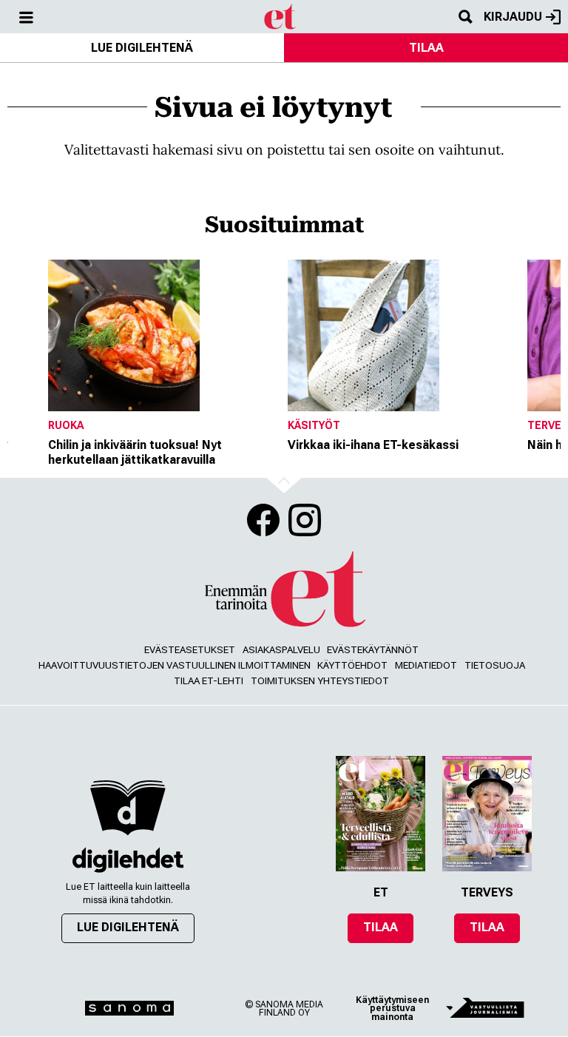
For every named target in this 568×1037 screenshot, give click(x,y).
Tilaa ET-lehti (208, 680)
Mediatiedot (426, 665)
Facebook (263, 520)
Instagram (304, 520)
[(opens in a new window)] (128, 860)
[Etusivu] (280, 15)
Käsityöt (314, 425)
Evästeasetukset (189, 649)
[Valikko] (26, 16)
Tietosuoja (494, 665)
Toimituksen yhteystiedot (320, 680)
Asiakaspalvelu (281, 649)
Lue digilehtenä (142, 48)
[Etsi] (465, 16)
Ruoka (66, 425)
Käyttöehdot (352, 665)
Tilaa (426, 48)
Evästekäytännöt (373, 649)
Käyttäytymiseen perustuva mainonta (392, 1008)
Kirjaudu (513, 17)
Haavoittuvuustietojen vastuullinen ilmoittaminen (174, 665)
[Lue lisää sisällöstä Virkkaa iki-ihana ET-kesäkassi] (404, 335)
